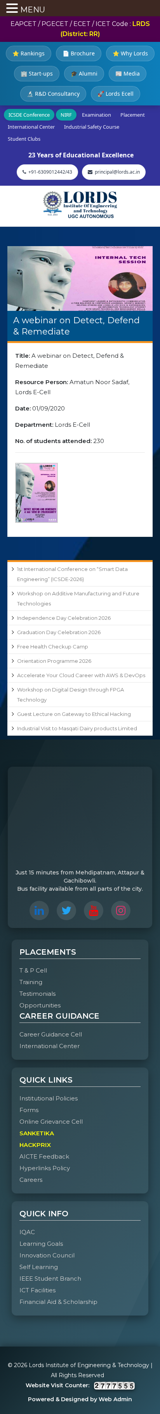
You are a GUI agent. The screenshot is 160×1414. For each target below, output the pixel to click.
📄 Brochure (79, 53)
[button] (13, 9)
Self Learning (38, 1267)
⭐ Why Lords (130, 53)
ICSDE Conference (29, 114)
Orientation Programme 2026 (54, 661)
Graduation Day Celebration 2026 (59, 632)
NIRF (66, 114)
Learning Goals (41, 1243)
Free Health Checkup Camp (52, 646)
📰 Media (127, 73)
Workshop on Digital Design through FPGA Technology (70, 694)
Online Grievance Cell (51, 1121)
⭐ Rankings (28, 53)
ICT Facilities (37, 1290)
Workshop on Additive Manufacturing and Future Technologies (78, 598)
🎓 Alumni (84, 73)
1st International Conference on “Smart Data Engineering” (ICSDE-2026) (72, 574)
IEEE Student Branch (50, 1278)
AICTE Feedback (44, 1156)
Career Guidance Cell (50, 1034)
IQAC (27, 1232)
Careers (30, 1179)
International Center (31, 126)
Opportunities (40, 1005)
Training (30, 982)
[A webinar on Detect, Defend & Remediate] (80, 278)
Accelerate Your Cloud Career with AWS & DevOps (81, 675)
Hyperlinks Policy (44, 1168)
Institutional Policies (48, 1098)
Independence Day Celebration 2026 (64, 618)
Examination (96, 114)
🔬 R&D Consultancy (53, 93)
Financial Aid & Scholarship (58, 1301)
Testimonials (37, 993)
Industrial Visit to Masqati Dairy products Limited (77, 728)
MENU (32, 9)
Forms (28, 1110)
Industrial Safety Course (91, 126)
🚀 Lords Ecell (115, 93)
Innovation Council (47, 1255)
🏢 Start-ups (37, 73)
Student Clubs (24, 138)
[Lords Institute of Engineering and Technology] (80, 204)
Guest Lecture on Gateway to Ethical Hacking (74, 714)
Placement (132, 114)
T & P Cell (33, 970)
